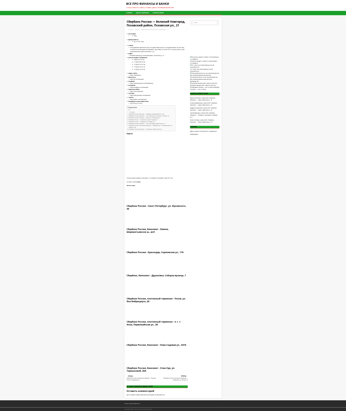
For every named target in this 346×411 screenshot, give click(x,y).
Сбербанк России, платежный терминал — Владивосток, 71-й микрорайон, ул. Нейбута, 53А (150, 126)
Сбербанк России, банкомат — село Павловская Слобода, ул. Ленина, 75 (149, 116)
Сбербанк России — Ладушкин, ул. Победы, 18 (142, 121)
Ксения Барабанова (196, 103)
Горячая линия (158, 13)
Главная (129, 13)
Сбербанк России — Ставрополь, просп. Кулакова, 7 (143, 120)
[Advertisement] (204, 41)
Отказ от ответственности (132, 403)
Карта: (133, 112)
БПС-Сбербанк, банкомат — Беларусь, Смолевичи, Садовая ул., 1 (203, 115)
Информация (194, 134)
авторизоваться (160, 395)
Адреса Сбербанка (142, 13)
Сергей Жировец (195, 113)
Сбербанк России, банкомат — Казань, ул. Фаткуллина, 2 (144, 118)
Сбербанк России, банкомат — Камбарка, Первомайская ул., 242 (146, 114)
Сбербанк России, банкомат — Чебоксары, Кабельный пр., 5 (145, 129)
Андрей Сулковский (196, 108)
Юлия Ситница (194, 120)
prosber (137, 29)
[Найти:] (204, 22)
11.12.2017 (131, 29)
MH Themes (149, 409)
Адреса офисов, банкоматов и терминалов (153, 29)
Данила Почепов (195, 98)
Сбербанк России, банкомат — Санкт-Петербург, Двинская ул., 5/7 (147, 123)
